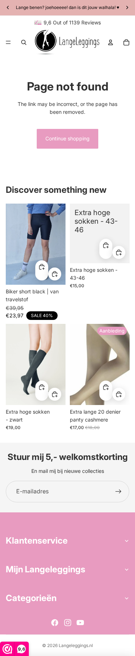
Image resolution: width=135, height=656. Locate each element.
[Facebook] (54, 622)
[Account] (110, 42)
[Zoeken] (24, 42)
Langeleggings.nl (76, 645)
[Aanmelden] (118, 491)
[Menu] (8, 42)
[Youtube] (80, 622)
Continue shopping (67, 138)
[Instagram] (67, 622)
